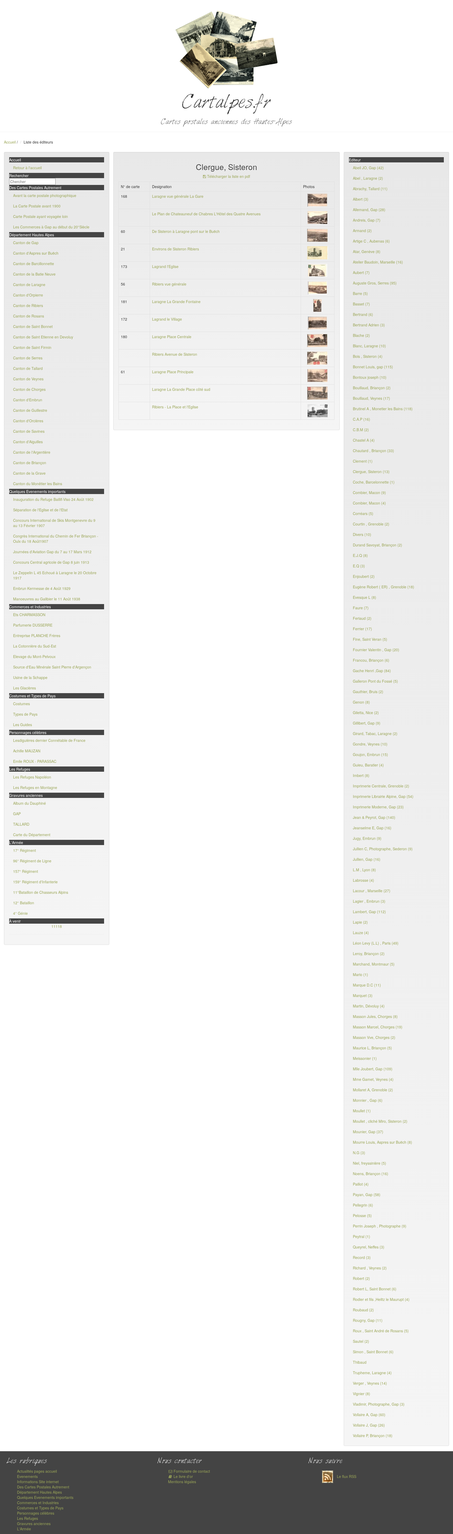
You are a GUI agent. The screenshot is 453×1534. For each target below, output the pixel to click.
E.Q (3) (359, 565)
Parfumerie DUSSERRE (32, 625)
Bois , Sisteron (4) (367, 356)
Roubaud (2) (363, 1309)
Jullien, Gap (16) (366, 859)
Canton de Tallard (28, 368)
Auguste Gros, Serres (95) (375, 283)
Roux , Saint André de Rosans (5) (381, 1330)
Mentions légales (182, 1481)
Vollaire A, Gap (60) (369, 1414)
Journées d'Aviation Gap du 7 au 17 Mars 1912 (52, 551)
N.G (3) (359, 1152)
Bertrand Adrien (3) (369, 324)
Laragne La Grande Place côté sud (181, 389)
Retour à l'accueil (27, 167)
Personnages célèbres (35, 1513)
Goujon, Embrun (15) (370, 754)
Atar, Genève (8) (366, 251)
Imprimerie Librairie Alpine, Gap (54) (383, 796)
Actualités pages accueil (37, 1471)
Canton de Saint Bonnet (33, 326)
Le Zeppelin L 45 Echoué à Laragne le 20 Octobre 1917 (54, 575)
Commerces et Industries (38, 1502)
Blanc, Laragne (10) (369, 345)
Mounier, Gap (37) (368, 1131)
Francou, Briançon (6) (371, 660)
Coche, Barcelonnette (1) (374, 482)
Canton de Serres (27, 357)
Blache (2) (361, 335)
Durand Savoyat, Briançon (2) (377, 544)
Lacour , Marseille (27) (371, 890)
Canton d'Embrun (27, 399)
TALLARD (21, 824)
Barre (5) (360, 293)
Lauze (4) (361, 932)
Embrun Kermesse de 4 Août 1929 (42, 588)
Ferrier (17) (362, 628)
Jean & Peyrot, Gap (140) (374, 817)
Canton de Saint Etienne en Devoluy (43, 336)
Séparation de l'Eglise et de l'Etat (40, 509)
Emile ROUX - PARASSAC (34, 761)
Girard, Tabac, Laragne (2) (375, 733)
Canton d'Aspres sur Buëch (35, 253)
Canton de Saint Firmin (32, 347)
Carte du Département (31, 834)
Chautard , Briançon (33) (373, 450)
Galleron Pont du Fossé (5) (375, 681)
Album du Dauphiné (29, 803)
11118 (56, 926)
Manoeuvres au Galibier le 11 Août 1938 (46, 598)
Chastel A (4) (364, 440)
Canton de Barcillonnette (33, 263)
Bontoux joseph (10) (369, 377)
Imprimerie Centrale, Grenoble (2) (381, 785)
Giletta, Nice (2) (366, 712)
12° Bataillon (23, 902)
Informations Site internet (38, 1481)
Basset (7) (361, 303)
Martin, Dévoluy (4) (369, 1006)
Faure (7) (361, 607)
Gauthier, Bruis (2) (368, 691)
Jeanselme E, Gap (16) (372, 827)
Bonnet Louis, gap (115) (373, 366)
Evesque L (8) (364, 597)
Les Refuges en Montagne (35, 787)
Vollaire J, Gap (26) (369, 1425)
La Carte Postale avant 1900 (37, 206)
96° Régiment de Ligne (32, 860)
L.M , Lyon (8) (364, 869)
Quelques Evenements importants (45, 1497)
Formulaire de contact (191, 1471)
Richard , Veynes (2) (370, 1267)
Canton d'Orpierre (28, 295)
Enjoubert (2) (364, 576)
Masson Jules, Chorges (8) (375, 1016)
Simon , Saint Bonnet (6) (373, 1351)
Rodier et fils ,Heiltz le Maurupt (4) (381, 1299)
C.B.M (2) (361, 429)
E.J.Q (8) (360, 555)
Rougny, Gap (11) (367, 1320)
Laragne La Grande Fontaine (176, 301)
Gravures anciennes (34, 1523)
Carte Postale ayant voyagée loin (40, 216)
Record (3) (362, 1257)
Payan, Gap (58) (366, 1194)
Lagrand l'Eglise (165, 266)
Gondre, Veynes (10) (370, 744)
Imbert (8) (361, 775)
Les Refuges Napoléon (32, 777)
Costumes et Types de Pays (40, 1507)
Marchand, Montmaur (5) (374, 964)
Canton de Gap (26, 242)
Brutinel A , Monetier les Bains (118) (383, 408)
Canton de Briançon (29, 462)
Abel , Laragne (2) (368, 178)
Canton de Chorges (29, 389)
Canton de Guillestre (30, 410)
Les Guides (22, 724)
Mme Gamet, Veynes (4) (373, 1079)
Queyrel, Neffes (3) (368, 1247)
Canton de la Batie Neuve (34, 274)
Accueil (10, 142)
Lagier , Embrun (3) (369, 901)
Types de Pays (25, 714)
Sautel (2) (361, 1341)
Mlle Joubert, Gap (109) (372, 1068)
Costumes (21, 703)
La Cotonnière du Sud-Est (34, 646)
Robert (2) (361, 1278)
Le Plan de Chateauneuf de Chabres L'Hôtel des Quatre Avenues (206, 213)
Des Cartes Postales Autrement (43, 1486)
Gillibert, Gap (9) (366, 723)
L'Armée (24, 1528)
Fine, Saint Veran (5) (370, 639)
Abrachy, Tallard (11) (370, 188)
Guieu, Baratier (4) (368, 765)
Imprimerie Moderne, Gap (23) (378, 806)
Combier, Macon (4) (369, 503)
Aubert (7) (361, 272)
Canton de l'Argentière (31, 452)
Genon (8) (361, 702)
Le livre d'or (182, 1476)
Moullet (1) (362, 1110)
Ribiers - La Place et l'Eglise (175, 406)
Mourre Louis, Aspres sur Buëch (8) (382, 1142)
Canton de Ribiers (28, 305)
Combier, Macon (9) (369, 492)
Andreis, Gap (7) (366, 220)
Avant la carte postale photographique (44, 195)
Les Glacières (24, 688)
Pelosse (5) (362, 1215)
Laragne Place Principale (172, 371)
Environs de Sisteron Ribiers (175, 248)
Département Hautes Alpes (39, 1492)
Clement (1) (363, 461)
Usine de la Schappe (30, 677)
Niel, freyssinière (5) (369, 1163)
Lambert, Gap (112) (369, 911)
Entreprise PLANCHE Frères (36, 635)
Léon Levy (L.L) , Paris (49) (375, 943)
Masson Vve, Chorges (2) (374, 1037)
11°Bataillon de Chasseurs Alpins (40, 892)
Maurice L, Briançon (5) (372, 1047)
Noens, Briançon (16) (370, 1173)
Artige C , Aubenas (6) (371, 241)
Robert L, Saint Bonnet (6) (374, 1288)
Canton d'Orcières (28, 420)
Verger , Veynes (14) (370, 1383)
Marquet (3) (363, 995)
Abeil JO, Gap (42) (368, 167)
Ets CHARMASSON (29, 614)
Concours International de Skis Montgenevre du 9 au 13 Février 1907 (54, 523)
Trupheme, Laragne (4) (372, 1372)
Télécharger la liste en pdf (228, 176)
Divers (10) (362, 534)
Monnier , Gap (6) (367, 1100)
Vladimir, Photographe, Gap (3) (379, 1404)
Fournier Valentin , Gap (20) (376, 649)
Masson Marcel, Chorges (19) (377, 1026)
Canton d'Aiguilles (28, 441)
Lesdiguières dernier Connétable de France (49, 740)
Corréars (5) (363, 513)
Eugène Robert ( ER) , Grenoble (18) (383, 586)
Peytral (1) (361, 1236)
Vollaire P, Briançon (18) (372, 1435)
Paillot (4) (361, 1184)
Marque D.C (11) (367, 985)
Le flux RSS (346, 1476)
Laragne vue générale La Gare (177, 196)
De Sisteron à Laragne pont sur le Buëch (186, 231)
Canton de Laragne (29, 284)
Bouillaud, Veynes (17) (371, 398)
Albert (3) (360, 199)
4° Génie (20, 913)
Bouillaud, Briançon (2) (372, 387)
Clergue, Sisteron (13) (371, 471)
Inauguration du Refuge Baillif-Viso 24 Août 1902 (53, 499)
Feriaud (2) (362, 618)
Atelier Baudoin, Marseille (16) (378, 262)
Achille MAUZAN (26, 750)
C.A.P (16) (361, 419)
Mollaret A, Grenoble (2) (373, 1089)
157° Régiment (25, 871)
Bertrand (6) (363, 314)
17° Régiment (24, 850)
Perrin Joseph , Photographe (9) (379, 1226)
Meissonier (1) (365, 1058)
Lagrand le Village (167, 319)
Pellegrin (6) (363, 1205)
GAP (17, 813)
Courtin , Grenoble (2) (371, 524)
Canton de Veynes (28, 378)
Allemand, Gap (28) (369, 209)
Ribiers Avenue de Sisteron (174, 354)
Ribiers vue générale (169, 284)
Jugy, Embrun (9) (367, 838)
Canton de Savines (29, 431)
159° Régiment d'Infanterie (35, 881)
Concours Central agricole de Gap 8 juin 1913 (51, 562)
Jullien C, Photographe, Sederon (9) (383, 848)
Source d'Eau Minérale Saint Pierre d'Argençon (52, 667)
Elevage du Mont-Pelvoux (34, 656)
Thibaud (359, 1362)
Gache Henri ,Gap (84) (372, 670)
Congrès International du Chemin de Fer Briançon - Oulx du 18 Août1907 (55, 538)
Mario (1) (360, 974)
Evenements (27, 1476)
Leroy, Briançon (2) (369, 953)
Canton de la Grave (29, 473)
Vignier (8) (361, 1393)
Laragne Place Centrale (171, 336)
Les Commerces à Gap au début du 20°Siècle (51, 226)
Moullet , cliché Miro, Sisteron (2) (380, 1121)
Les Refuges (27, 1518)
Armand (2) (362, 230)
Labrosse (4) (363, 880)
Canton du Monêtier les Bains (37, 483)
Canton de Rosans (28, 316)
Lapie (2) (360, 922)
